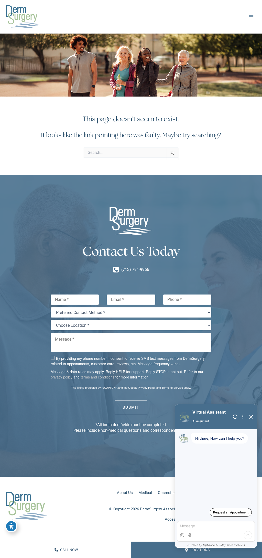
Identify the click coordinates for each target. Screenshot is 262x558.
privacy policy (61, 377)
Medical (145, 492)
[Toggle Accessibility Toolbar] (11, 526)
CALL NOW (68, 550)
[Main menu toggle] (251, 17)
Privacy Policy (147, 387)
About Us (125, 492)
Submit (131, 407)
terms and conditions (97, 377)
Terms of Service (172, 387)
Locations (200, 550)
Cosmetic (166, 492)
